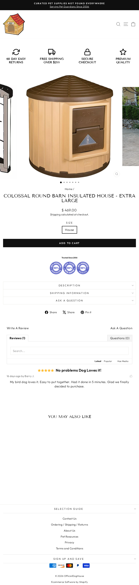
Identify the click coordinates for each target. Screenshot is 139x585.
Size (69, 222)
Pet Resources (69, 536)
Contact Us (69, 518)
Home (69, 189)
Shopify (83, 581)
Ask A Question (121, 328)
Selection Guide (68, 508)
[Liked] (131, 376)
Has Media (122, 361)
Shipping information (69, 293)
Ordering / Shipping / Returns (69, 524)
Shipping (55, 214)
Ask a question (69, 300)
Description (70, 285)
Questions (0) (119, 338)
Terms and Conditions (69, 548)
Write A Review (18, 328)
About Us (69, 530)
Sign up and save (68, 558)
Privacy (69, 542)
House (69, 230)
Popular (108, 361)
